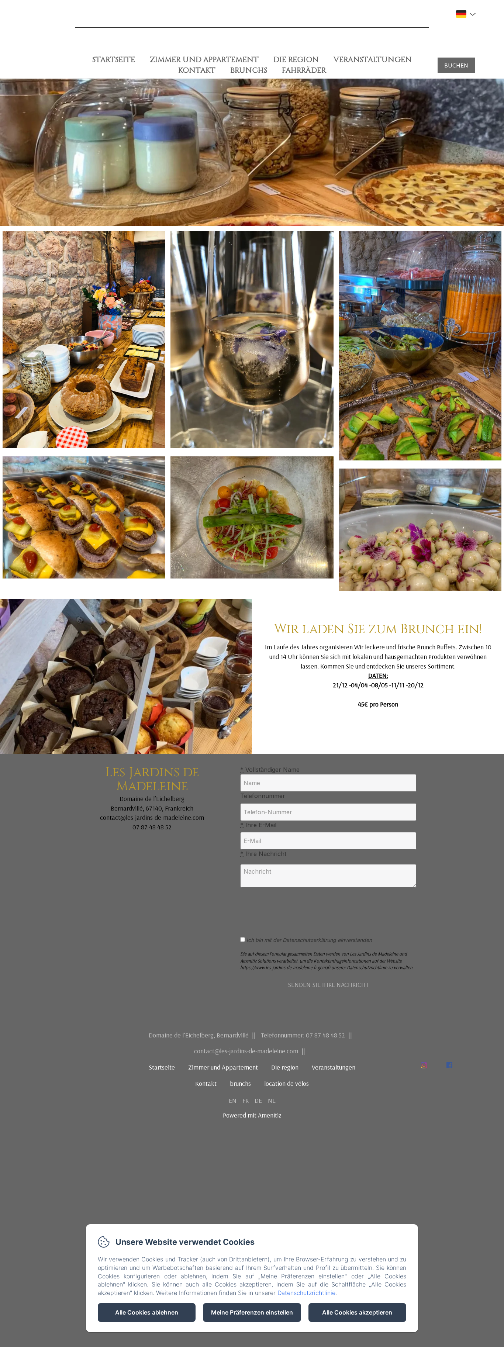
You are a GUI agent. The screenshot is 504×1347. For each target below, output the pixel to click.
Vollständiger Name (270, 769)
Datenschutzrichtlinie (306, 1292)
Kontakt (196, 70)
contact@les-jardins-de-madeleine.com (246, 1051)
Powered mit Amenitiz (252, 1115)
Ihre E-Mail (258, 825)
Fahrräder (304, 70)
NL (272, 1100)
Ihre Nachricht (263, 853)
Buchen (456, 65)
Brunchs (248, 70)
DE (258, 1100)
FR (245, 1100)
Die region (296, 60)
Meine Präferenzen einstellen (252, 1312)
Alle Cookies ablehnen (146, 1312)
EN (233, 1100)
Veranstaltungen (373, 60)
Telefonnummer (262, 795)
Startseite (113, 60)
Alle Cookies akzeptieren (357, 1312)
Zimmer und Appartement (204, 60)
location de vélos (286, 1083)
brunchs (240, 1083)
